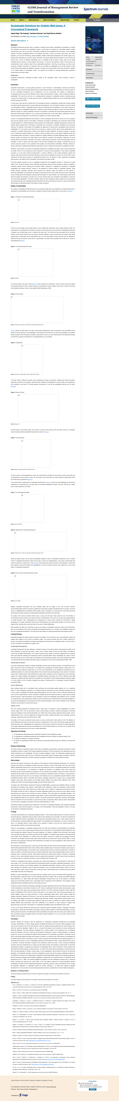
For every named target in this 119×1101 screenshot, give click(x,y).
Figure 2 (22, 240)
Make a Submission (93, 99)
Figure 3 (34, 284)
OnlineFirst (89, 78)
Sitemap (32, 1080)
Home (13, 20)
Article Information (18, 41)
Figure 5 (13, 386)
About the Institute (91, 93)
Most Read (89, 113)
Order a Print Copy (93, 106)
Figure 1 (70, 191)
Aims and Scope (90, 85)
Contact (76, 20)
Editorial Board (34, 20)
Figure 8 (47, 482)
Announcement (25, 1080)
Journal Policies (15, 1080)
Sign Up (92, 1089)
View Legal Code (51, 1087)
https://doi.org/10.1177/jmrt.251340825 (38, 36)
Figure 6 (47, 432)
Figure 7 (30, 479)
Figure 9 (36, 563)
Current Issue (90, 74)
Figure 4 (13, 330)
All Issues (89, 69)
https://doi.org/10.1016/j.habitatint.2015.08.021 (42, 1064)
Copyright (44, 1080)
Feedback (38, 1080)
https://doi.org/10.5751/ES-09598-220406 (55, 1059)
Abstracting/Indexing (91, 89)
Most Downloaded (91, 117)
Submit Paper (64, 20)
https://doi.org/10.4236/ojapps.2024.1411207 (40, 1040)
